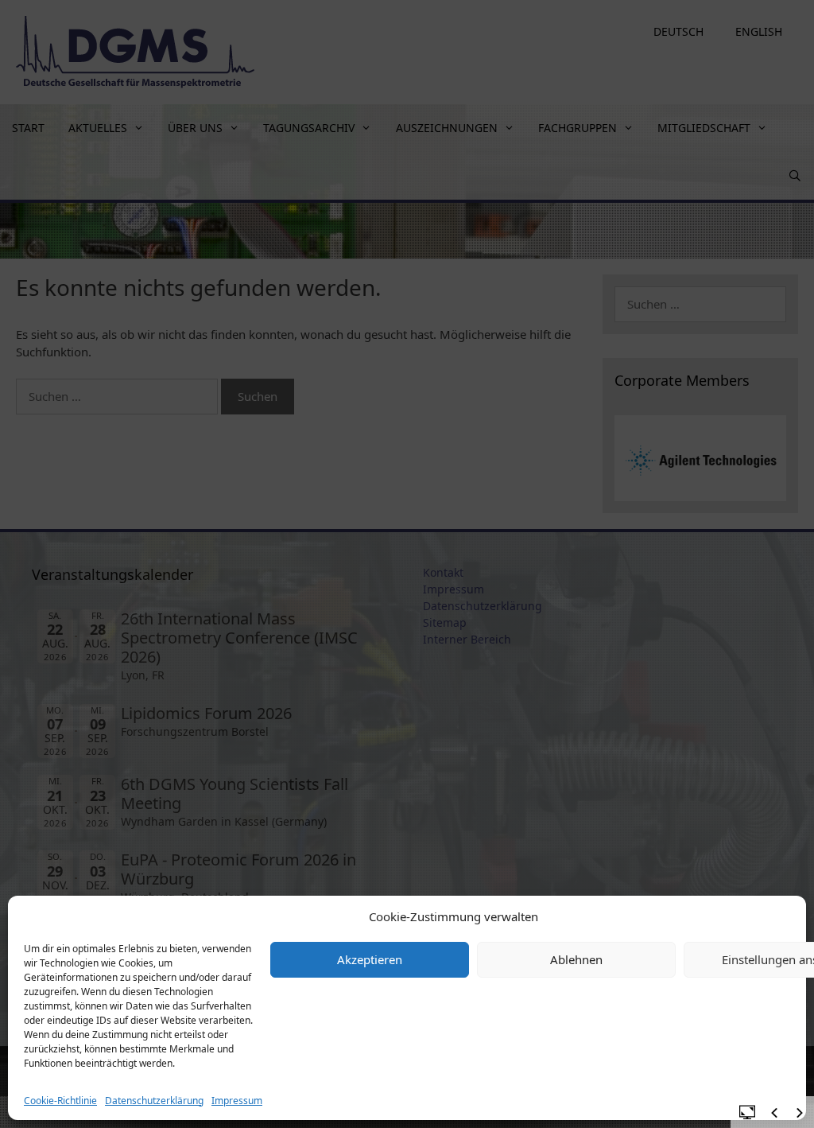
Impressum (236, 1100)
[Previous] (774, 1113)
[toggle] (747, 1111)
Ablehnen (576, 959)
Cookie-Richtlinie (60, 1100)
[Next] (800, 1113)
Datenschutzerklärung (154, 1100)
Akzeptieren (369, 959)
